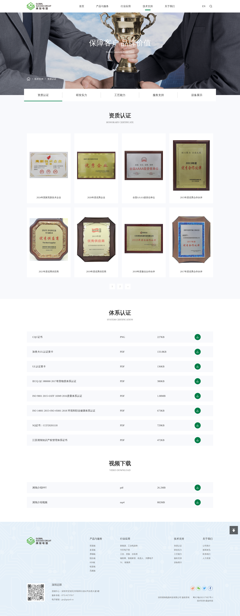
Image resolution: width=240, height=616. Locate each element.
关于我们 (170, 6)
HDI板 (92, 562)
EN (203, 6)
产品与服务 (102, 6)
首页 (81, 6)
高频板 (93, 571)
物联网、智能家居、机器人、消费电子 (136, 558)
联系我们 (206, 554)
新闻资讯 (206, 550)
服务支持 (158, 95)
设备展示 (196, 95)
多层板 (93, 550)
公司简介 (206, 546)
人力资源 (206, 558)
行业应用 (126, 6)
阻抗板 (93, 558)
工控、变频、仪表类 (129, 554)
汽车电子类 (125, 550)
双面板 (93, 546)
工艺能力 (119, 95)
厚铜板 (93, 554)
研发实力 (81, 95)
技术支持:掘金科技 (205, 601)
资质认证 (51, 79)
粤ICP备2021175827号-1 (203, 597)
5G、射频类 (125, 562)
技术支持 (148, 6)
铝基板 (93, 567)
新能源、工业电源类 (129, 546)
